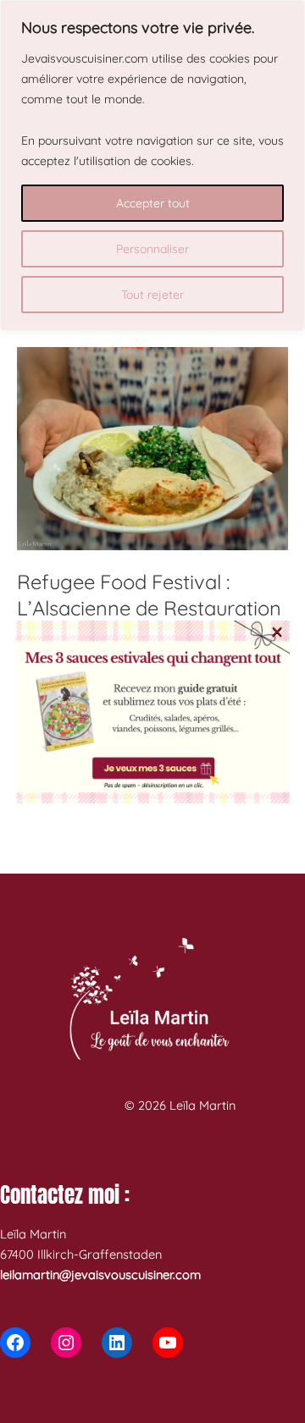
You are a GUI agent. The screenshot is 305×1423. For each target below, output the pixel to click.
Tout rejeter (152, 294)
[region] (152, 165)
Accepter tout (153, 203)
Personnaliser (152, 248)
